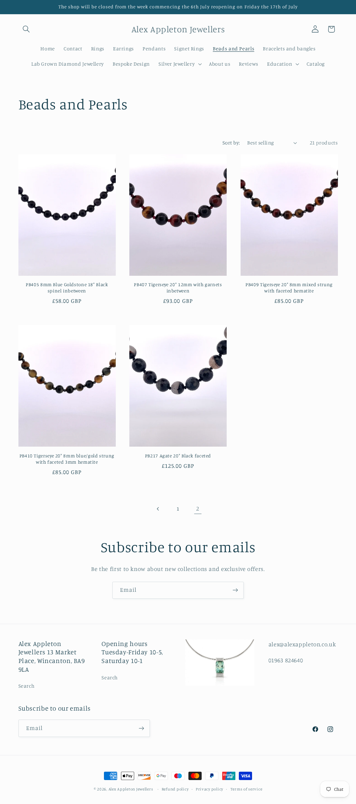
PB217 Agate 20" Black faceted (178, 455)
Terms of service (246, 789)
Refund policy (175, 789)
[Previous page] (158, 509)
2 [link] (197, 508)
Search (26, 686)
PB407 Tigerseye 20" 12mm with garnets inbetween (178, 287)
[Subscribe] (235, 590)
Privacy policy (209, 789)
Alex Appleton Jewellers (130, 789)
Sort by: (231, 143)
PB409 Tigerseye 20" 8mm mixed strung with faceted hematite (289, 287)
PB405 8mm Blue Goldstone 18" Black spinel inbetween (67, 287)
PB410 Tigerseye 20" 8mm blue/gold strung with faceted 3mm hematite (66, 459)
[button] (26, 29)
